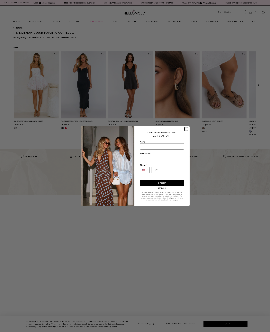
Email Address (147, 153)
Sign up (162, 183)
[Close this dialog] (186, 129)
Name (143, 142)
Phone (143, 165)
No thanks (162, 188)
